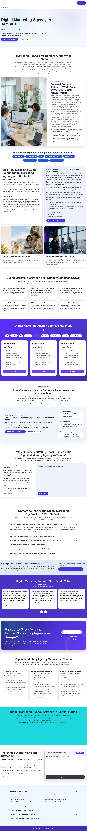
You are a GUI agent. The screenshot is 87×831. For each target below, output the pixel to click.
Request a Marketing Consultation (15, 431)
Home (2, 7)
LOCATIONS (48, 3)
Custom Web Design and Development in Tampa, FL (23, 801)
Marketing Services (18, 156)
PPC (21, 335)
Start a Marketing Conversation (56, 220)
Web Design (28, 335)
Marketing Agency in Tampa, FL (18, 797)
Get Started (14, 371)
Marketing (36, 335)
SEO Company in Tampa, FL (17, 799)
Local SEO (14, 335)
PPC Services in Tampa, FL (51, 797)
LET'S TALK (81, 3)
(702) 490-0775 (24, 39)
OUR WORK (56, 3)
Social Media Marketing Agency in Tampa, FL (55, 799)
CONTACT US (71, 3)
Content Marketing (31, 156)
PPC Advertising (43, 160)
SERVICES (39, 3)
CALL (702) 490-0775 (71, 636)
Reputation (65, 335)
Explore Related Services (34, 431)
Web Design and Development (53, 156)
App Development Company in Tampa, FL (20, 794)
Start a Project (42, 493)
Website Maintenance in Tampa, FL (53, 801)
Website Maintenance (30, 160)
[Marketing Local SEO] (7, 3)
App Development (69, 156)
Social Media (45, 335)
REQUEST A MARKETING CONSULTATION (71, 569)
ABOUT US (63, 3)
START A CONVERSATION (9, 39)
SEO (41, 156)
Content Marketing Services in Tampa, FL (54, 794)
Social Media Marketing (56, 160)
